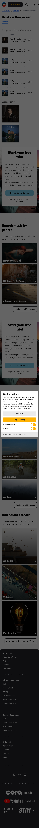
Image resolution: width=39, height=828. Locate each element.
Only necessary (19, 419)
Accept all (19, 413)
